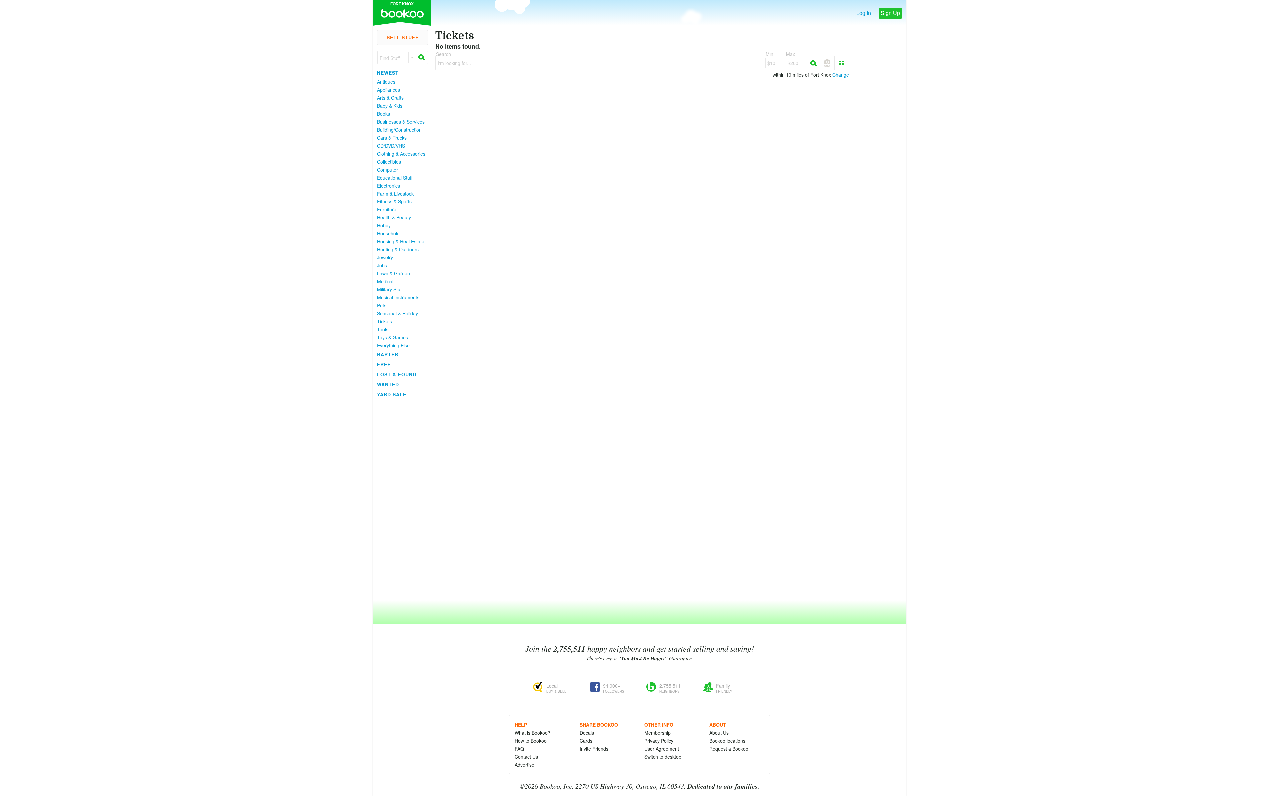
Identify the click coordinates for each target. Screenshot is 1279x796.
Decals (587, 732)
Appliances (388, 89)
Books (383, 113)
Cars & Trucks (392, 137)
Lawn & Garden (393, 273)
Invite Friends (594, 748)
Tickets (384, 321)
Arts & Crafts (390, 97)
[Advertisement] (399, 499)
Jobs (382, 265)
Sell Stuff (403, 37)
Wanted (388, 384)
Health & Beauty (394, 217)
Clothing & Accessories (401, 153)
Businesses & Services (401, 121)
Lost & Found (396, 374)
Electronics (388, 185)
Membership (657, 732)
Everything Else (393, 345)
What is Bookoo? (532, 732)
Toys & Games (392, 337)
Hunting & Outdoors (398, 249)
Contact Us (526, 756)
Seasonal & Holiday (397, 313)
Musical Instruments (398, 297)
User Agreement (661, 748)
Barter (387, 354)
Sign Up (890, 13)
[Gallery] (842, 63)
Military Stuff (390, 289)
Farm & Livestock (395, 193)
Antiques (386, 81)
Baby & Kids (389, 105)
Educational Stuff (394, 177)
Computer (387, 169)
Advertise (524, 764)
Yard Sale (391, 394)
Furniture (386, 209)
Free (384, 364)
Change (840, 74)
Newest (388, 72)
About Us (719, 732)
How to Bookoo (531, 740)
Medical (385, 281)
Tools (382, 329)
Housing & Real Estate (400, 241)
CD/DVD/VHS (391, 145)
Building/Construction (399, 129)
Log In (863, 13)
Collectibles (389, 161)
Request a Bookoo (728, 748)
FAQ (519, 748)
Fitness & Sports (394, 201)
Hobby (384, 225)
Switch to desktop (662, 756)
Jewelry (385, 257)
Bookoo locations (727, 740)
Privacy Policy (658, 740)
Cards (586, 740)
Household (388, 233)
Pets (381, 305)
